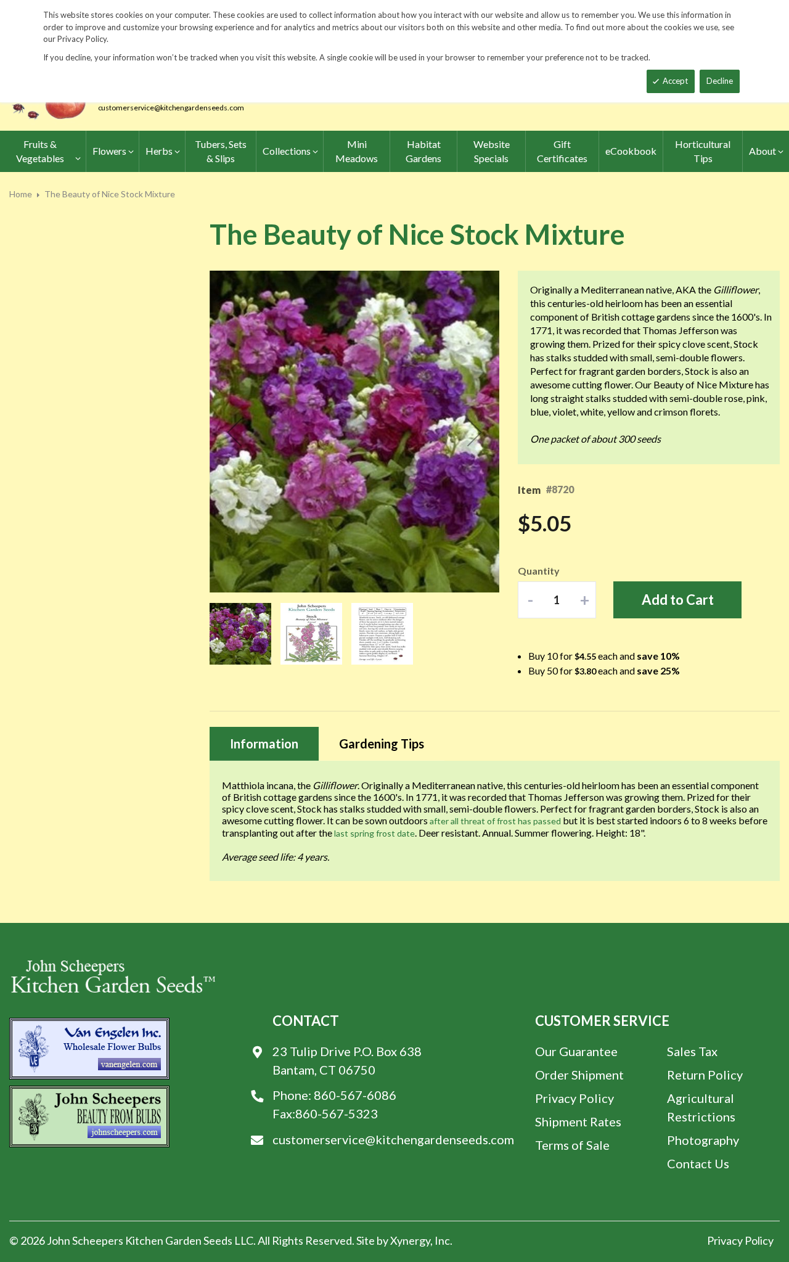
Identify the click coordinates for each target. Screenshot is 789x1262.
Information (264, 743)
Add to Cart (678, 599)
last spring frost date (374, 833)
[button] (234, 432)
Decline (719, 81)
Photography (703, 1140)
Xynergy (410, 1240)
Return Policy (705, 1074)
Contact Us (698, 1163)
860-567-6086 (355, 1095)
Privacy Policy (574, 1098)
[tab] (264, 744)
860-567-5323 (336, 1113)
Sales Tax (692, 1051)
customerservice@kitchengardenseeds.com (171, 107)
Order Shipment (579, 1074)
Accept (675, 81)
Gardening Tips (381, 743)
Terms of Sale (572, 1144)
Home (20, 194)
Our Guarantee (576, 1051)
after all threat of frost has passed (495, 821)
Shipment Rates (578, 1121)
